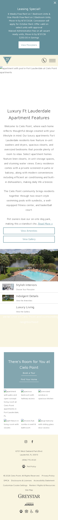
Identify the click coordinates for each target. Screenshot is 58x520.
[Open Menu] (52, 60)
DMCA (6, 480)
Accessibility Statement (44, 480)
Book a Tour (29, 372)
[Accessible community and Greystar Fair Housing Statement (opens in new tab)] (31, 512)
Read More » (45, 223)
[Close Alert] (55, 3)
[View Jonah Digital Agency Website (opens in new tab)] (29, 505)
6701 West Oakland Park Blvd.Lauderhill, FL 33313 (29, 453)
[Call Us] (44, 60)
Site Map (29, 490)
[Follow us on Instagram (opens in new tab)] (26, 442)
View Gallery (29, 239)
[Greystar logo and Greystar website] (29, 497)
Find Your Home (29, 379)
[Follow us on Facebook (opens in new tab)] (32, 442)
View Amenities (29, 230)
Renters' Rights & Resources (42, 485)
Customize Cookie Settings (15, 485)
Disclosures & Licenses (21, 480)
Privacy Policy (48, 475)
